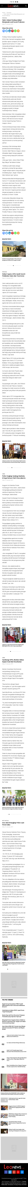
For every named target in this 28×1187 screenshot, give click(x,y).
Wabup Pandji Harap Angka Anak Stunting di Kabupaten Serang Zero (17, 1130)
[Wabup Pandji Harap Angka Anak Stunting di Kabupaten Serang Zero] (4, 1131)
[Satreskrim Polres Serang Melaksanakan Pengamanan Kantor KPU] (4, 1123)
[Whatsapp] (15, 31)
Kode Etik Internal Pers (15, 1183)
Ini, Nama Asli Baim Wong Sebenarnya (16, 1043)
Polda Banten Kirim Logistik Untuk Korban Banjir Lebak (17, 1098)
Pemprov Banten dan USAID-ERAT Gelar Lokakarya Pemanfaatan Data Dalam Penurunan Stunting (13, 1093)
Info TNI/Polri (5, 820)
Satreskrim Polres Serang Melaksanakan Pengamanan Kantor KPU (17, 1123)
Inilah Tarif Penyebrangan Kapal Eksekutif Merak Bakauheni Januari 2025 (16, 1050)
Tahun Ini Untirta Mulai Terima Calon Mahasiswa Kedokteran (16, 1035)
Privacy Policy (17, 1184)
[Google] (13, 2)
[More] (18, 31)
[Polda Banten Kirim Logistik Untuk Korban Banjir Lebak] (4, 1100)
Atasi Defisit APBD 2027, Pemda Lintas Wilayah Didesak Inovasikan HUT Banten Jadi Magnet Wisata (13, 1028)
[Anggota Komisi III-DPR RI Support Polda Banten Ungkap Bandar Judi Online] (4, 1107)
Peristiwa (4, 18)
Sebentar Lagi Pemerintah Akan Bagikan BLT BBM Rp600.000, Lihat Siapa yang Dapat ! (13, 645)
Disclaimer (11, 1184)
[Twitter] (11, 2)
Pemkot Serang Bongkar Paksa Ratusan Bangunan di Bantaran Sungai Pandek (12, 259)
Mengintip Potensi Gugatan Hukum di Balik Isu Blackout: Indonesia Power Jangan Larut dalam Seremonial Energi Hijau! (14, 1021)
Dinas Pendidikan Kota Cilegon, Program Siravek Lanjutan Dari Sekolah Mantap (16, 1066)
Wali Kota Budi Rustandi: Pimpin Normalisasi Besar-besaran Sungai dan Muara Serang (13, 808)
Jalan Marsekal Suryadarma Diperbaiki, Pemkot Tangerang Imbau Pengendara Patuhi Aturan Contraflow (13, 964)
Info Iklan (24, 1184)
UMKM (3, 473)
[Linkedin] (9, 31)
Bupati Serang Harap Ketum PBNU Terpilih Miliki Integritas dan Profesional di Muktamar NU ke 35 (13, 1005)
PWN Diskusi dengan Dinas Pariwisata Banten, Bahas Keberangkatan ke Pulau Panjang (18, 1115)
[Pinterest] (12, 31)
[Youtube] (15, 2)
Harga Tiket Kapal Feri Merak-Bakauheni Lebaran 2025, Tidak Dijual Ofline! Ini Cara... (17, 1059)
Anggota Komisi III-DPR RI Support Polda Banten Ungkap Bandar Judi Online (17, 1107)
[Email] (17, 2)
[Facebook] (10, 2)
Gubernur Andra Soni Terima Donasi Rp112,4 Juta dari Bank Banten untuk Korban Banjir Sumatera (14, 461)
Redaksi (7, 1183)
